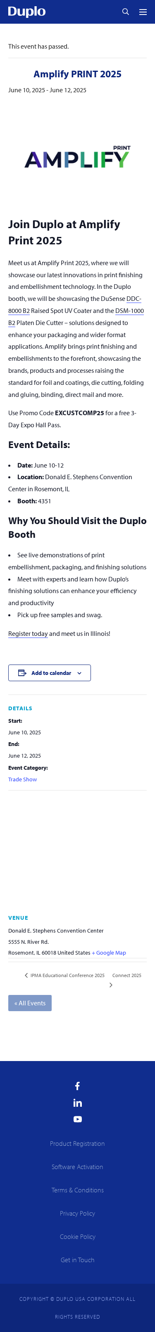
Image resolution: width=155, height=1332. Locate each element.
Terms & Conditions (78, 1190)
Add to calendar (51, 673)
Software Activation (77, 1166)
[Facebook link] (77, 1086)
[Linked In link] (78, 1102)
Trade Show (22, 779)
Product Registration (77, 1143)
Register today (28, 633)
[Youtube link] (78, 1119)
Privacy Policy (77, 1213)
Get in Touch (78, 1259)
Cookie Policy (77, 1236)
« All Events (29, 1003)
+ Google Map (109, 952)
